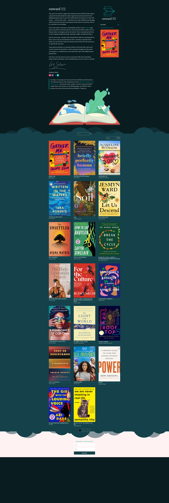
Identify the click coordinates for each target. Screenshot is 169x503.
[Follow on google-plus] (58, 75)
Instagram (87, 27)
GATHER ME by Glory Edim (106, 27)
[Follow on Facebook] (52, 75)
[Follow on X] (55, 75)
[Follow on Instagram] (50, 75)
